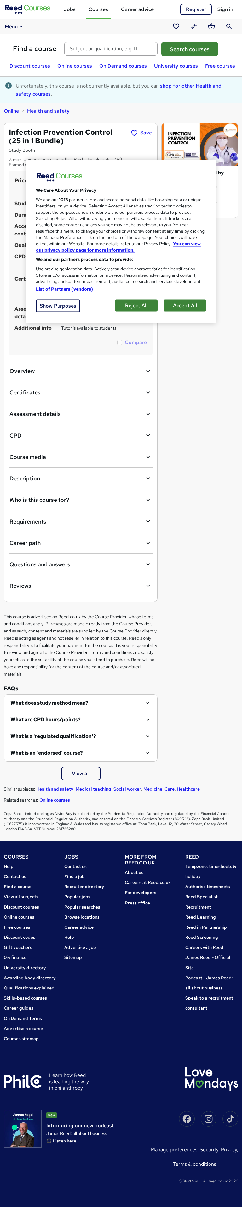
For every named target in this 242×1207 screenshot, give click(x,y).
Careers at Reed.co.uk (148, 882)
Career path (25, 543)
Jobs (70, 9)
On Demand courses (123, 66)
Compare (136, 342)
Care (169, 789)
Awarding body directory (30, 978)
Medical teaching (93, 789)
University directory (25, 968)
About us (134, 872)
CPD (15, 435)
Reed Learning (200, 917)
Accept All (185, 305)
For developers (140, 892)
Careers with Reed (204, 947)
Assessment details (35, 413)
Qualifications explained (29, 988)
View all (81, 773)
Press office (137, 903)
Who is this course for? (39, 499)
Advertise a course (23, 1028)
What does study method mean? (49, 703)
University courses (176, 66)
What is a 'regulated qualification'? (53, 736)
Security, (210, 1149)
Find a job (74, 876)
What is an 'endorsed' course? (46, 753)
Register (196, 9)
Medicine (152, 789)
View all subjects (21, 896)
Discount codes (19, 937)
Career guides (18, 1008)
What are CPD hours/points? (45, 719)
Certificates (25, 392)
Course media (27, 457)
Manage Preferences (174, 1149)
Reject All (136, 305)
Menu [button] (11, 26)
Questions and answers (39, 564)
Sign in (225, 9)
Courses (98, 9)
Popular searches (82, 907)
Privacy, (229, 1149)
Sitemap (73, 957)
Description (24, 478)
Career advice (137, 9)
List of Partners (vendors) (64, 289)
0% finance (15, 957)
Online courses (74, 66)
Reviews (20, 585)
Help (9, 866)
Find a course (35, 48)
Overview (22, 371)
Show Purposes (58, 306)
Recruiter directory (84, 886)
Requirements (27, 521)
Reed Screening (201, 937)
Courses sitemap (21, 1038)
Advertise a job (80, 947)
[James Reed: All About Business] (23, 1129)
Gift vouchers (18, 947)
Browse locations (82, 917)
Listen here (64, 1141)
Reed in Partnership (206, 927)
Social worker (127, 789)
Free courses (220, 66)
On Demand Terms (23, 1018)
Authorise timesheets (207, 886)
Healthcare (188, 789)
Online (11, 111)
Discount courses (29, 66)
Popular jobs (77, 896)
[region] (121, 241)
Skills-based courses (25, 998)
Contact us (15, 876)
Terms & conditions (194, 1164)
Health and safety (48, 111)
